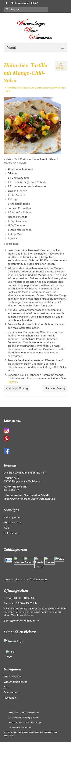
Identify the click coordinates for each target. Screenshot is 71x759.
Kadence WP (9, 736)
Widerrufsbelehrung (15, 681)
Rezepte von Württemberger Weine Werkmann (44, 88)
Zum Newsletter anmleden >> (21, 620)
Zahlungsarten (12, 517)
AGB (6, 527)
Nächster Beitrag (55, 388)
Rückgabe (10, 697)
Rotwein (12, 381)
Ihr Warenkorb (26, 3)
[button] (24, 717)
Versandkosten (13, 522)
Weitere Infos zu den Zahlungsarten (25, 579)
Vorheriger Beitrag (17, 388)
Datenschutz (11, 533)
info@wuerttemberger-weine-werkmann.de (29, 498)
